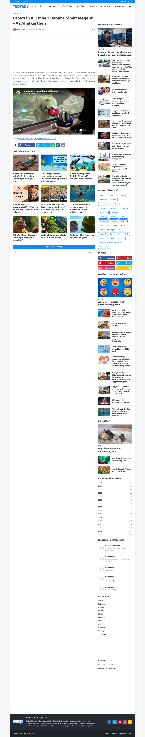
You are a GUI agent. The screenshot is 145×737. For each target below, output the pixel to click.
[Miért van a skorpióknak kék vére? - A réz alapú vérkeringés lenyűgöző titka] (26, 163)
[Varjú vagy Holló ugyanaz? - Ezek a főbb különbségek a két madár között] (104, 313)
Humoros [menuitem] (119, 6)
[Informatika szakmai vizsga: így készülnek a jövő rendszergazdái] (115, 37)
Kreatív (100, 624)
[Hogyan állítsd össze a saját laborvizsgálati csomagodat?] (104, 113)
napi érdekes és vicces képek (110, 243)
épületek (103, 221)
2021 (115, 500)
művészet (103, 212)
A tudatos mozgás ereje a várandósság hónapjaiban (121, 156)
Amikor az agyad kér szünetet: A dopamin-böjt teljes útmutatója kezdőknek (121, 79)
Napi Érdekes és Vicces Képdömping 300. (121, 470)
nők (107, 225)
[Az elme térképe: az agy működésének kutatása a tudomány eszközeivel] (104, 135)
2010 (115, 531)
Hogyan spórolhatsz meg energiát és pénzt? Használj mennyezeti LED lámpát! (122, 390)
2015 (115, 514)
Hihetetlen (102, 617)
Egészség (101, 604)
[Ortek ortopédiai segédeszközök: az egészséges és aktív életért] (104, 167)
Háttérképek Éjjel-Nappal (107, 668)
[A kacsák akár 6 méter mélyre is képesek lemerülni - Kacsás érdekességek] (82, 193)
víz (101, 225)
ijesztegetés (38, 139)
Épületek (101, 611)
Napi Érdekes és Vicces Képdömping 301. (121, 459)
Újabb (16, 252)
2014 (115, 517)
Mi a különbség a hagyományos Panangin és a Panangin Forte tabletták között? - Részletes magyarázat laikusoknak (122, 362)
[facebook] (122, 1)
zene (120, 230)
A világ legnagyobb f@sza (119, 324)
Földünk (102, 208)
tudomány (103, 217)
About (114, 734)
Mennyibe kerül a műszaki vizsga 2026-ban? (121, 349)
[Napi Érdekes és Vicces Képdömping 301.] (104, 460)
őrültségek (124, 208)
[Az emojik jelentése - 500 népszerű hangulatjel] (115, 287)
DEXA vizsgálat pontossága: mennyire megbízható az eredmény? (121, 102)
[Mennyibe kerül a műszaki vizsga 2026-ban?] (104, 349)
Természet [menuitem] (51, 6)
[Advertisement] (54, 52)
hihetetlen (114, 212)
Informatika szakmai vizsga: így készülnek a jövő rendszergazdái (115, 53)
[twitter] (125, 1)
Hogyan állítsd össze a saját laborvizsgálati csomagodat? (121, 113)
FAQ (130, 734)
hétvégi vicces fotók (107, 238)
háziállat (123, 221)
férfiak (118, 234)
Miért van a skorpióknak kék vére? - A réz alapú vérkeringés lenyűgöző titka (24, 177)
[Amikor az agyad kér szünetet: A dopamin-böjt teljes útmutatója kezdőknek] (104, 79)
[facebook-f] (109, 722)
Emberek (101, 607)
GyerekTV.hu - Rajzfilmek (107, 665)
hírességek (111, 230)
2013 (115, 521)
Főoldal (15, 13)
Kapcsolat (25, 1)
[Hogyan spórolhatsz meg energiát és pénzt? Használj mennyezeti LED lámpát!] (104, 390)
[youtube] (128, 1)
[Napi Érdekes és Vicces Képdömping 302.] (115, 434)
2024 (115, 490)
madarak (103, 234)
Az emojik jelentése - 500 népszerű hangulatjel (111, 303)
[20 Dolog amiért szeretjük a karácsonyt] (104, 401)
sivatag (121, 238)
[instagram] (125, 722)
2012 (115, 524)
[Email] (63, 145)
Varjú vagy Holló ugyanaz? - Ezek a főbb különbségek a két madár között (121, 313)
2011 (115, 528)
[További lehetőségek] (68, 145)
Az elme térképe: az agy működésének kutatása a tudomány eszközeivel (122, 135)
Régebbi (91, 252)
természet (103, 200)
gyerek (123, 225)
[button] (125, 6)
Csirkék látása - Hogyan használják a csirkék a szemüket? (24, 237)
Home (107, 734)
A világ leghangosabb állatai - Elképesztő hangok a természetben (81, 176)
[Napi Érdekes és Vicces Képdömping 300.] (104, 470)
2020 (115, 503)
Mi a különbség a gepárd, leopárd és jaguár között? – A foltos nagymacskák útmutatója (53, 208)
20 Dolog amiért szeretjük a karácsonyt (121, 401)
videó (54, 139)
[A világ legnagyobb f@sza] (104, 325)
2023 (115, 493)
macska (113, 221)
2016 (115, 510)
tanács (123, 217)
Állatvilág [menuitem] (37, 6)
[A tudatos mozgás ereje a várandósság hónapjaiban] (104, 157)
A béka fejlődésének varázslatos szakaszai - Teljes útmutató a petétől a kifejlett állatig (54, 177)
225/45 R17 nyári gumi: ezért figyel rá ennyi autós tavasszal (121, 146)
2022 (115, 497)
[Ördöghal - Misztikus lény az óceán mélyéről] (82, 224)
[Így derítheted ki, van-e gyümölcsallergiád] (104, 91)
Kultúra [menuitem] (80, 6)
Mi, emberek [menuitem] (105, 6)
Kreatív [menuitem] (92, 6)
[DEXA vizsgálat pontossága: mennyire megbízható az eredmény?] (104, 101)
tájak (126, 234)
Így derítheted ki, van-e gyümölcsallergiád (121, 91)
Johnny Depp (105, 247)
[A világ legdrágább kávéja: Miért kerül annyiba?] (54, 224)
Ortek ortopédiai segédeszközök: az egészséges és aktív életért (120, 167)
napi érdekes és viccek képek (110, 204)
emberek (29, 139)
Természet (102, 634)
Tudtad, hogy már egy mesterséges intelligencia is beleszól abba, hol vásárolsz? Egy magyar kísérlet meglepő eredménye (122, 65)
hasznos (114, 217)
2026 (115, 483)
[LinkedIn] (58, 145)
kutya (115, 225)
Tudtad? (33, 734)
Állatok (100, 601)
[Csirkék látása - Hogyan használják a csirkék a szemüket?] (26, 224)
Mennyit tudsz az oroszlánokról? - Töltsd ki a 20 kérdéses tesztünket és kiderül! (25, 208)
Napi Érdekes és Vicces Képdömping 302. (110, 450)
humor (102, 195)
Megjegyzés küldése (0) (54, 247)
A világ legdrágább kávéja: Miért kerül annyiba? (53, 236)
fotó (101, 230)
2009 (115, 535)
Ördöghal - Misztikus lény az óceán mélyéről (82, 236)
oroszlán (47, 139)
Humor (100, 621)
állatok (21, 13)
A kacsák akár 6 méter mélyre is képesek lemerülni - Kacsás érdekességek (80, 208)
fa (111, 234)
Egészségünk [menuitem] (66, 6)
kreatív (111, 195)
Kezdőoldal (16, 1)
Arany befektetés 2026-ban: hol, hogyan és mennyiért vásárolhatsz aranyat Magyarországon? (121, 180)
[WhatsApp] (53, 145)
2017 (115, 507)
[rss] (131, 1)
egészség (113, 208)
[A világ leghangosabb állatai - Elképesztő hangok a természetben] (82, 163)
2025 (115, 486)
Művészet (101, 627)
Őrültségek (102, 631)
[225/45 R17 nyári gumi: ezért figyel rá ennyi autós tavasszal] (104, 146)
